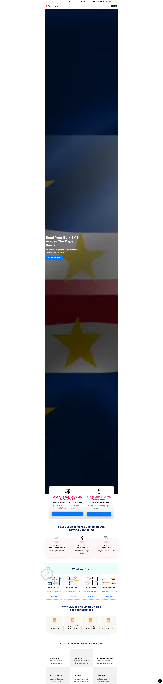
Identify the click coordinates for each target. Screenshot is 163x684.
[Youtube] (101, 1)
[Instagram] (96, 1)
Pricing (84, 6)
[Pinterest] (98, 1)
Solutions (70, 6)
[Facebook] (94, 1)
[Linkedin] (103, 1)
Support (100, 6)
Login (108, 6)
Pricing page (60, 507)
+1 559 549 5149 (87, 1)
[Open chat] (160, 681)
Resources (93, 6)
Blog (88, 6)
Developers (77, 6)
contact (67, 507)
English (109, 1)
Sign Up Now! (71, 1)
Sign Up (114, 6)
